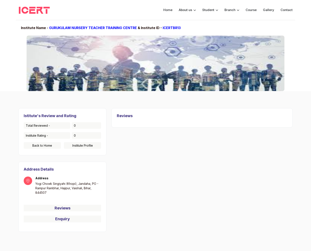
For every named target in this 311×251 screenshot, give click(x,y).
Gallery (268, 10)
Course (251, 10)
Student (208, 10)
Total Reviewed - (38, 125)
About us (186, 10)
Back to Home (42, 145)
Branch (230, 10)
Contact (287, 10)
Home (167, 10)
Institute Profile (82, 145)
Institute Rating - (37, 135)
